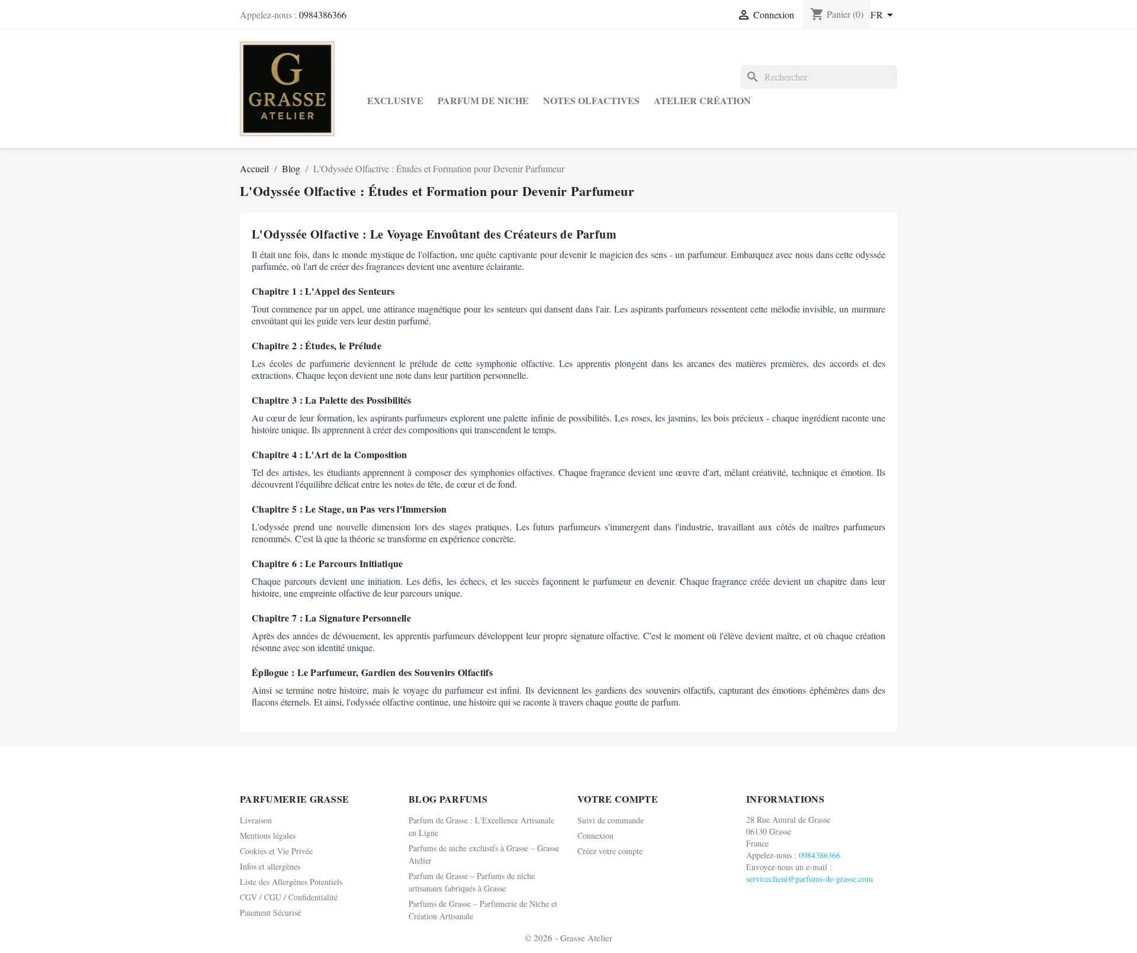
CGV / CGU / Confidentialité (289, 897)
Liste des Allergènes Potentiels (291, 881)
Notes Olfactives (591, 100)
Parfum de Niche (483, 100)
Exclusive (395, 100)
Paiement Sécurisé (270, 912)
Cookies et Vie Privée (276, 851)
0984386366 (322, 14)
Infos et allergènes (270, 866)
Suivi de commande (610, 820)
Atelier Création (702, 100)
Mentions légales (268, 835)
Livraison (256, 820)
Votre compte (617, 799)
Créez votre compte (610, 851)
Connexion (595, 835)
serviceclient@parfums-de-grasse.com (809, 878)
